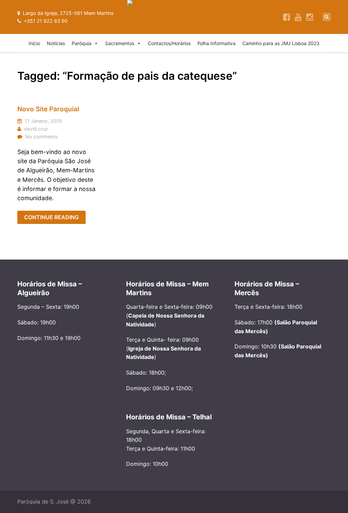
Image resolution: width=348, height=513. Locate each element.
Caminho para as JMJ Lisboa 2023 (280, 43)
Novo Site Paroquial (48, 109)
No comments (41, 136)
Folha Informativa (216, 43)
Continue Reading (51, 217)
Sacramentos (119, 43)
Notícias (56, 43)
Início (34, 43)
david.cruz (36, 129)
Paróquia (81, 43)
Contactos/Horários (169, 43)
